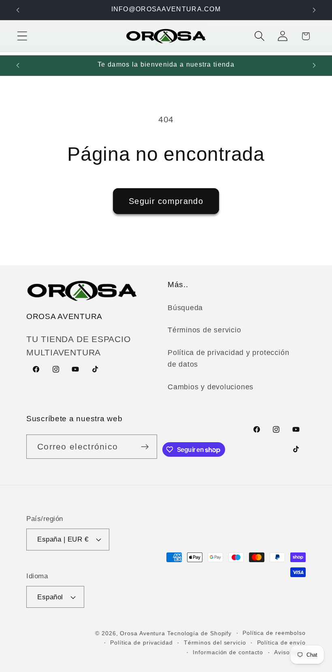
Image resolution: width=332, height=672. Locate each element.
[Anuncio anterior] (18, 10)
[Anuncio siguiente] (314, 10)
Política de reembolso (274, 633)
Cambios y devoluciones (210, 387)
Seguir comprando (166, 201)
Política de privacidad (141, 642)
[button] (22, 36)
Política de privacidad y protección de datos (228, 358)
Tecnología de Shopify (199, 633)
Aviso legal (290, 652)
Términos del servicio (215, 642)
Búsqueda (185, 308)
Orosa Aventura (143, 633)
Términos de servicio (204, 330)
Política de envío (281, 642)
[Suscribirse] (145, 447)
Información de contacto (228, 652)
